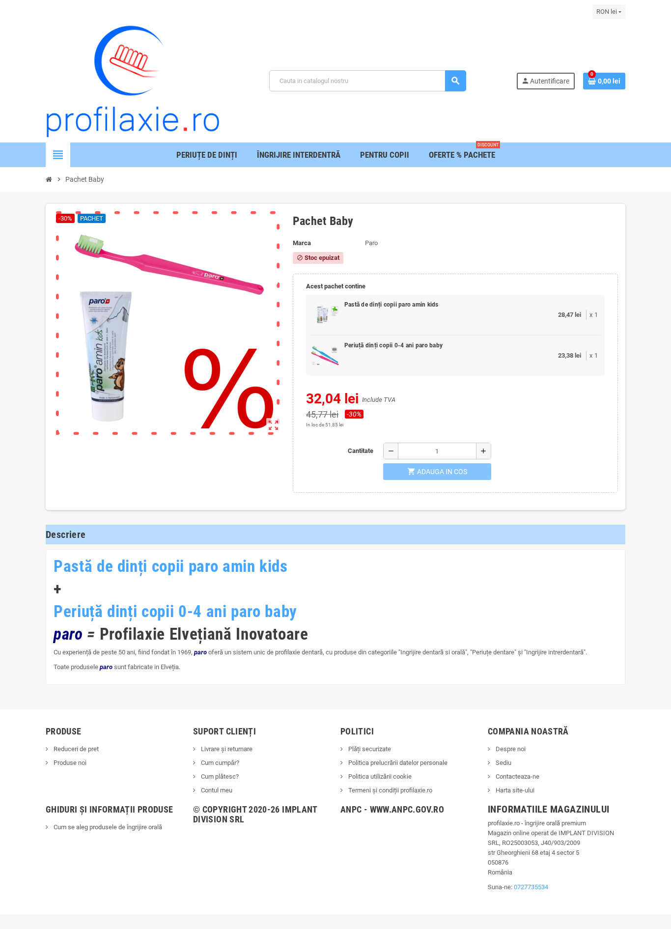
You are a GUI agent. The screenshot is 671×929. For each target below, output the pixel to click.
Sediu (502, 762)
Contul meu (215, 790)
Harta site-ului (514, 790)
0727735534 (531, 887)
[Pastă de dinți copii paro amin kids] (324, 315)
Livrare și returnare (225, 749)
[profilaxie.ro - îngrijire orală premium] (133, 80)
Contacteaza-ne (516, 776)
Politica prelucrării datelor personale (397, 762)
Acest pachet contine (335, 286)
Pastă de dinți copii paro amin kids (391, 304)
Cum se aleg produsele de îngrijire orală (107, 827)
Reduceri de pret (75, 749)
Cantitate (360, 450)
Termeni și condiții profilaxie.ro (389, 790)
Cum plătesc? (219, 776)
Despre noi (510, 749)
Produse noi (69, 762)
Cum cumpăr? (219, 762)
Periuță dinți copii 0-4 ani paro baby (393, 345)
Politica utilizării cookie (379, 776)
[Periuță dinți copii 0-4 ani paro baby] (324, 355)
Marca (302, 243)
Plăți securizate (369, 749)
